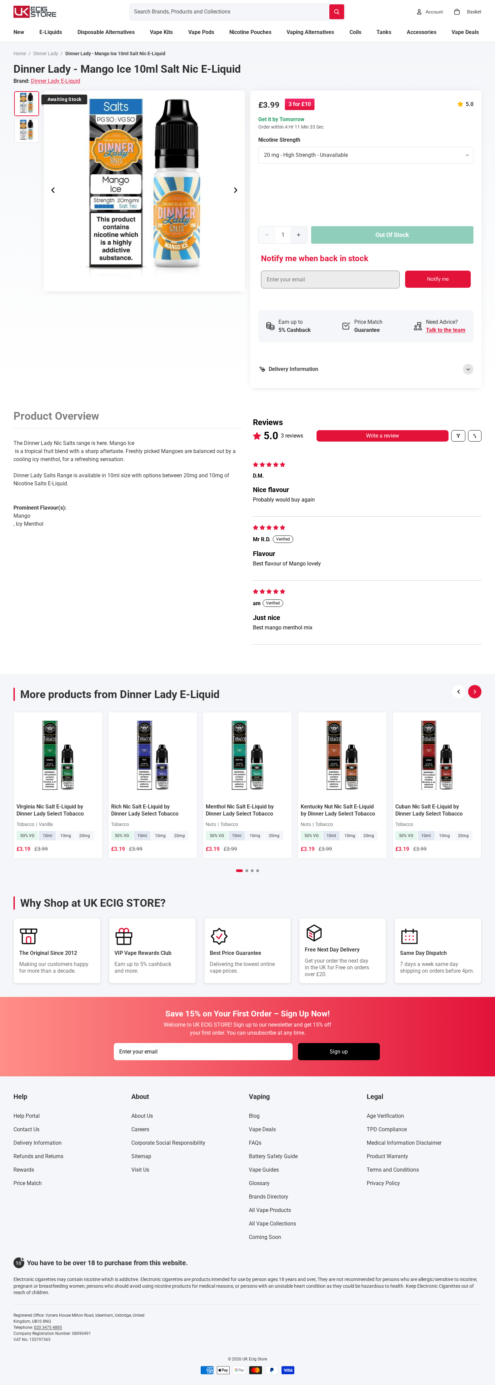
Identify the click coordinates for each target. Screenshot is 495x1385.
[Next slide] (237, 190)
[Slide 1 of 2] (26, 104)
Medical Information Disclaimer (404, 1143)
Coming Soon (265, 1237)
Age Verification (385, 1116)
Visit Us (140, 1170)
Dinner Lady (45, 53)
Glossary (259, 1183)
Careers (140, 1129)
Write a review (382, 435)
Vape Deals (262, 1129)
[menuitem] (19, 32)
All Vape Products (270, 1210)
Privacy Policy (383, 1183)
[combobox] (221, 12)
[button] (462, 104)
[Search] (336, 11)
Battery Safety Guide (273, 1156)
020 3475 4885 (48, 1327)
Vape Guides (264, 1170)
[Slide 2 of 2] (26, 130)
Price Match (27, 1183)
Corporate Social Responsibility (168, 1143)
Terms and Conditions (393, 1170)
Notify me (438, 279)
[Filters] (458, 436)
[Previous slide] (51, 190)
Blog (254, 1116)
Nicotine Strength (279, 140)
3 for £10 (300, 104)
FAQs (255, 1143)
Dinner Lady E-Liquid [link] (55, 81)
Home (19, 53)
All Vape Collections (272, 1223)
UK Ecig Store (254, 1359)
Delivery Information (37, 1143)
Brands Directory (268, 1196)
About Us (142, 1116)
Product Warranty (387, 1156)
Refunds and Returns (38, 1156)
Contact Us (26, 1129)
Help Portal (26, 1116)
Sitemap (141, 1156)
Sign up (339, 1051)
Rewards (23, 1170)
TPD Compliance (387, 1129)
